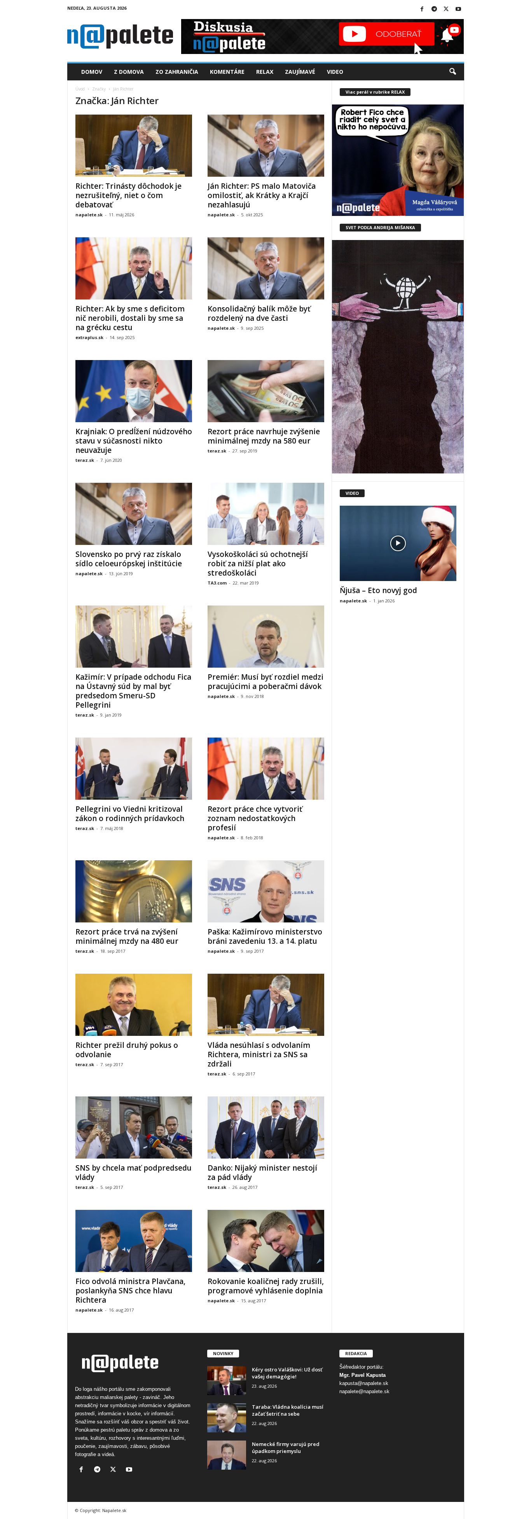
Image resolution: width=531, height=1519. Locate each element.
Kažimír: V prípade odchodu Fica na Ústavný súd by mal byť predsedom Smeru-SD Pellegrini (133, 691)
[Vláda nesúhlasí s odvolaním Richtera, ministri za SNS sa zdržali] (266, 1005)
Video (335, 71)
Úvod (80, 89)
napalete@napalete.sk (364, 1391)
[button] (452, 71)
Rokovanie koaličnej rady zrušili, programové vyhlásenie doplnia (266, 1286)
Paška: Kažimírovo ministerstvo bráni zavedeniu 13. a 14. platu (265, 936)
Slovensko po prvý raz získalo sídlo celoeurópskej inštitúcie (128, 559)
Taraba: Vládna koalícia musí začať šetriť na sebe (287, 1410)
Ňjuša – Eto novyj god (378, 590)
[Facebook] (422, 9)
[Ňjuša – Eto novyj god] (398, 543)
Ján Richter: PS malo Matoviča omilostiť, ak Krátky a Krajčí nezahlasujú (262, 195)
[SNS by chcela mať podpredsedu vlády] (133, 1127)
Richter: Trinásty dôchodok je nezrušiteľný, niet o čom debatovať (128, 195)
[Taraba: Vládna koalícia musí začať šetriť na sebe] (226, 1417)
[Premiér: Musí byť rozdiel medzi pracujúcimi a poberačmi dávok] (266, 637)
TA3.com (217, 583)
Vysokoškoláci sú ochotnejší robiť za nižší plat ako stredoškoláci (258, 563)
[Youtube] (458, 9)
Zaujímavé (300, 71)
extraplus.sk (89, 337)
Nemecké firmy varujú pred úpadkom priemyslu (286, 1448)
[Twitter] (446, 9)
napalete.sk (89, 214)
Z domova (129, 71)
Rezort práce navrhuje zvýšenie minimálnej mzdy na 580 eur (264, 436)
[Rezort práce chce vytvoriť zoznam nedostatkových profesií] (266, 769)
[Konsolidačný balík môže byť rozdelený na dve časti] (266, 268)
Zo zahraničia (176, 71)
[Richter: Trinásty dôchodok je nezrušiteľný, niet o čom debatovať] (133, 146)
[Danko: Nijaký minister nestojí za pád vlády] (266, 1127)
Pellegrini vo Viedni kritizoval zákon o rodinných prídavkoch (129, 813)
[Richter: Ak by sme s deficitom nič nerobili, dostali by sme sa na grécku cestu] (133, 268)
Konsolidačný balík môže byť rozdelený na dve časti (259, 313)
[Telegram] (434, 9)
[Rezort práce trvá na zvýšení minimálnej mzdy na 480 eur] (133, 891)
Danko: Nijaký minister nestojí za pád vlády (262, 1172)
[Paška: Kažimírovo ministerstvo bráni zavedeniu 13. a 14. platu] (266, 891)
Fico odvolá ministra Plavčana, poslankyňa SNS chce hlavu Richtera (130, 1290)
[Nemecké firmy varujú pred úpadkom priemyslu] (226, 1455)
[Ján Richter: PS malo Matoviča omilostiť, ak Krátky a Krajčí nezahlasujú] (266, 146)
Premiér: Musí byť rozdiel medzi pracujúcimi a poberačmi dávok (265, 681)
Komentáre (227, 71)
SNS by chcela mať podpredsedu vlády (133, 1172)
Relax (264, 71)
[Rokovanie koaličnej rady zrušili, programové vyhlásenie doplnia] (266, 1241)
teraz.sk (84, 460)
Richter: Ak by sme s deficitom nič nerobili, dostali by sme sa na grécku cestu (130, 318)
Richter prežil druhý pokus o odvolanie (126, 1050)
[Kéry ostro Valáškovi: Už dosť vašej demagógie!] (226, 1380)
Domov (91, 71)
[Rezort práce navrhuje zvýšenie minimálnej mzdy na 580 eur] (266, 391)
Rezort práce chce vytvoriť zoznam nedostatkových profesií (255, 818)
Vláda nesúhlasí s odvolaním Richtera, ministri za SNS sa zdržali (259, 1054)
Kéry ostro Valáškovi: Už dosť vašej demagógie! (287, 1373)
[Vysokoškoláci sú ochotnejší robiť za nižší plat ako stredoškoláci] (266, 514)
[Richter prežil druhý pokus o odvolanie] (133, 1005)
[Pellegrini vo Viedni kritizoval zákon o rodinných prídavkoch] (133, 769)
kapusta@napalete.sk (363, 1383)
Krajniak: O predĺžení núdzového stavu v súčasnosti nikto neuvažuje (133, 440)
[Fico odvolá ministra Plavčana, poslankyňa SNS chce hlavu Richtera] (133, 1241)
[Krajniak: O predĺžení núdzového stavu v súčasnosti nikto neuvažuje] (133, 391)
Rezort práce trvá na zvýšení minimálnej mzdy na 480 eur (126, 936)
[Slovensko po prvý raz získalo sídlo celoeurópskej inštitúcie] (133, 514)
